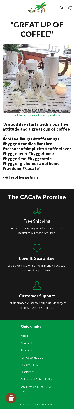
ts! (59, 115)
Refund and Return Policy (37, 379)
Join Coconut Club (32, 357)
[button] (4, 8)
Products (26, 350)
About (24, 335)
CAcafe (32, 404)
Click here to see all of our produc (35, 115)
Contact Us (28, 343)
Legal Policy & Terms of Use (36, 389)
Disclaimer (27, 372)
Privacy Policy (29, 364)
